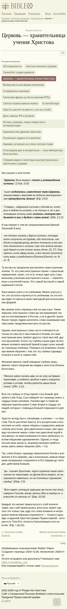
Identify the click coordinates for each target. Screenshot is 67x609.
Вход (48, 13)
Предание (20, 13)
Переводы (34, 13)
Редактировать (50, 565)
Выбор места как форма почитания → (52, 533)
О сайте (6, 600)
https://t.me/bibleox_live (14, 562)
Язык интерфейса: (11, 577)
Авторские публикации (20, 18)
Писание (7, 13)
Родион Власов (37, 18)
